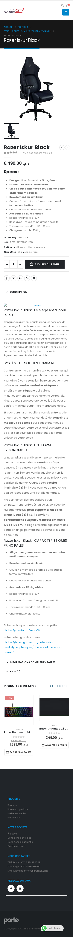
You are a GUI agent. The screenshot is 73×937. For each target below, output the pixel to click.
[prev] (62, 147)
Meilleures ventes (17, 810)
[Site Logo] (14, 10)
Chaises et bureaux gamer (31, 247)
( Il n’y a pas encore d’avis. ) (35, 153)
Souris (54, 729)
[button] (62, 5)
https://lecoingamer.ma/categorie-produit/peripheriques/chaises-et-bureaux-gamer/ (33, 647)
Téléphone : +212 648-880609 (23, 859)
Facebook (7, 278)
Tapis (18, 725)
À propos (12, 830)
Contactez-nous (16, 843)
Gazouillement (13, 278)
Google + (27, 278)
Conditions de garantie (20, 838)
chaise (28, 251)
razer (35, 251)
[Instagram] (20, 885)
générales (25, 834)
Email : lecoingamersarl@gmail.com (27, 867)
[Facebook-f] (11, 885)
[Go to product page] (19, 708)
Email (34, 278)
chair (20, 251)
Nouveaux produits (17, 806)
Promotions (13, 814)
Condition (12, 834)
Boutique (12, 801)
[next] (67, 147)
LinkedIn (20, 278)
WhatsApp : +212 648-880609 (23, 863)
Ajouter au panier (47, 264)
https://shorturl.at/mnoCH (22, 630)
